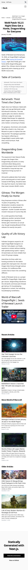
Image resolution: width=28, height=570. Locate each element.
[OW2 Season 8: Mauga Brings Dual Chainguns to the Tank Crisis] (14, 474)
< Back (4, 8)
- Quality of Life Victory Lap (10, 89)
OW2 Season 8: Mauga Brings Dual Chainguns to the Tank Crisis (14, 482)
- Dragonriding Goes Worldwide (12, 84)
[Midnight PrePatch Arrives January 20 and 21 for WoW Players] (14, 410)
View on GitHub (14, 560)
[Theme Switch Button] (25, 6)
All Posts (8, 2)
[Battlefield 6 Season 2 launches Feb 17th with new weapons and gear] (14, 375)
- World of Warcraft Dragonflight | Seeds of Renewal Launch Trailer (12, 91)
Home (3, 2)
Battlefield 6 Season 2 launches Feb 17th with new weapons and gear (13, 386)
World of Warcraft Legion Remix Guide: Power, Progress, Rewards (13, 450)
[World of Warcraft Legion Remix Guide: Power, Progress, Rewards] (14, 440)
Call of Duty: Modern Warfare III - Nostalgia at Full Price (13, 511)
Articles (8, 17)
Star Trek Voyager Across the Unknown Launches (12, 355)
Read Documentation (14, 556)
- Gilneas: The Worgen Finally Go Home (14, 86)
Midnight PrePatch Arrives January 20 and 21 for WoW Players (14, 420)
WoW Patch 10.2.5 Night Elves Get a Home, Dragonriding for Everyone (19, 17)
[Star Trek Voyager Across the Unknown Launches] (14, 345)
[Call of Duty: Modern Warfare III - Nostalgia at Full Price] (14, 501)
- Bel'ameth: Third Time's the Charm (13, 82)
